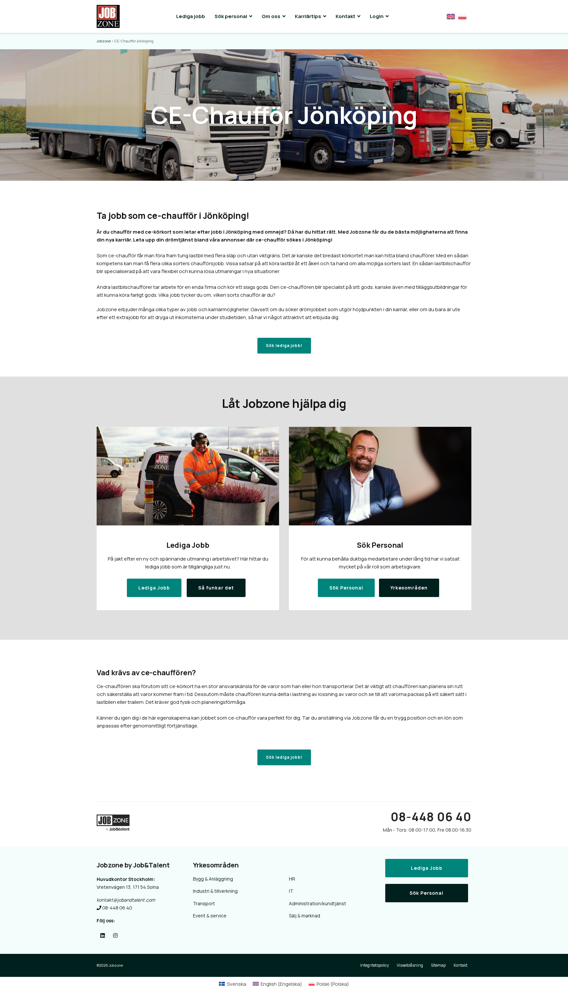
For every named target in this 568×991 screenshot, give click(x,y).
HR (292, 879)
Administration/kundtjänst (317, 903)
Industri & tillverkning (215, 891)
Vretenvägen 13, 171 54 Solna (128, 887)
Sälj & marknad (304, 915)
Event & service (209, 915)
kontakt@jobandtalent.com (126, 900)
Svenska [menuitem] (236, 983)
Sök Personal (426, 893)
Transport (204, 903)
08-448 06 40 (430, 817)
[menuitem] (232, 983)
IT (291, 891)
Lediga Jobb (426, 868)
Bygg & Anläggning (213, 879)
